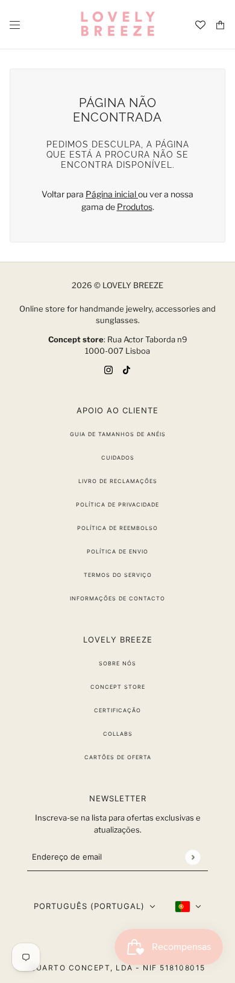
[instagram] (108, 369)
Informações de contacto (117, 598)
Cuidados (117, 457)
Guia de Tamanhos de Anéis (118, 434)
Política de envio (117, 551)
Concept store (117, 686)
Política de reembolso (117, 528)
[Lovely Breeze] (117, 25)
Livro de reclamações (117, 481)
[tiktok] (127, 369)
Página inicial (112, 194)
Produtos (134, 207)
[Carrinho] (220, 25)
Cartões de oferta (117, 757)
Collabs (118, 733)
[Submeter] (192, 857)
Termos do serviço (118, 575)
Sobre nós (117, 663)
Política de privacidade (117, 504)
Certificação (117, 710)
